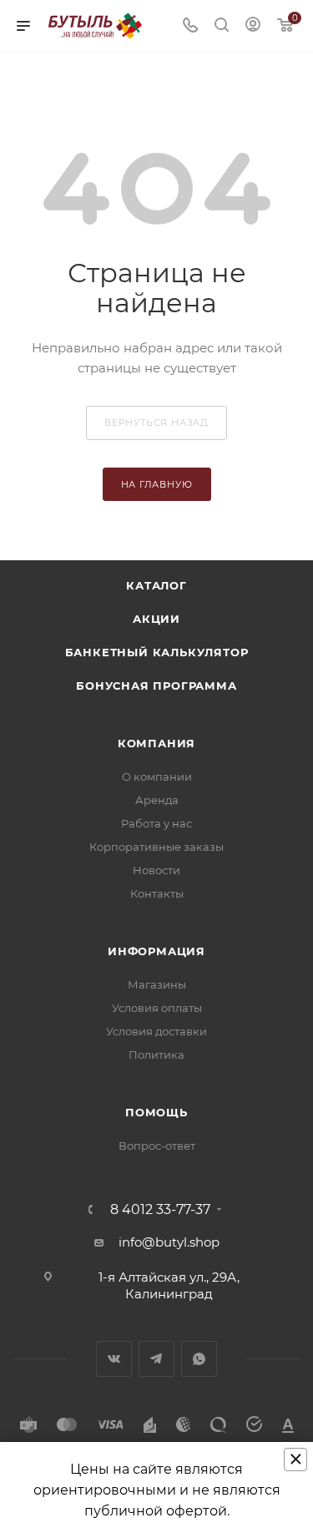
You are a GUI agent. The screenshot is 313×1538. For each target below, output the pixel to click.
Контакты (157, 893)
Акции (156, 618)
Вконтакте (114, 1359)
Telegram (156, 1359)
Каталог (156, 585)
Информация (156, 951)
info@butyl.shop (169, 1242)
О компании (157, 776)
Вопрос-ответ (157, 1145)
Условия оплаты (157, 1007)
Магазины (157, 984)
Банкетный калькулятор (157, 652)
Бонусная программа (156, 685)
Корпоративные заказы (156, 846)
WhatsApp (199, 1359)
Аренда (157, 800)
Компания (156, 743)
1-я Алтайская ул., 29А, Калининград (169, 1285)
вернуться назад (156, 422)
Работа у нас (156, 823)
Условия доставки (156, 1031)
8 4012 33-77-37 (160, 1210)
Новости (156, 870)
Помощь (156, 1112)
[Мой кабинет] (252, 26)
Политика (156, 1054)
